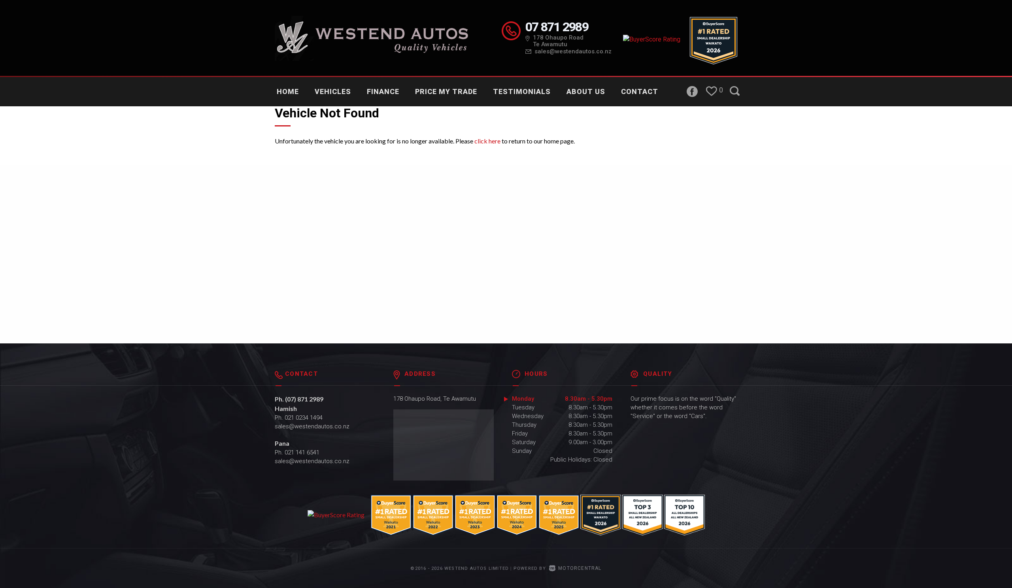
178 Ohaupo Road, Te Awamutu (434, 398)
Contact (639, 91)
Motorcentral (579, 568)
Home (288, 91)
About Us (585, 91)
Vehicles (333, 91)
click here (487, 141)
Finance (383, 91)
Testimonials (522, 91)
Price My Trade (446, 91)
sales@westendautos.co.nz (573, 51)
